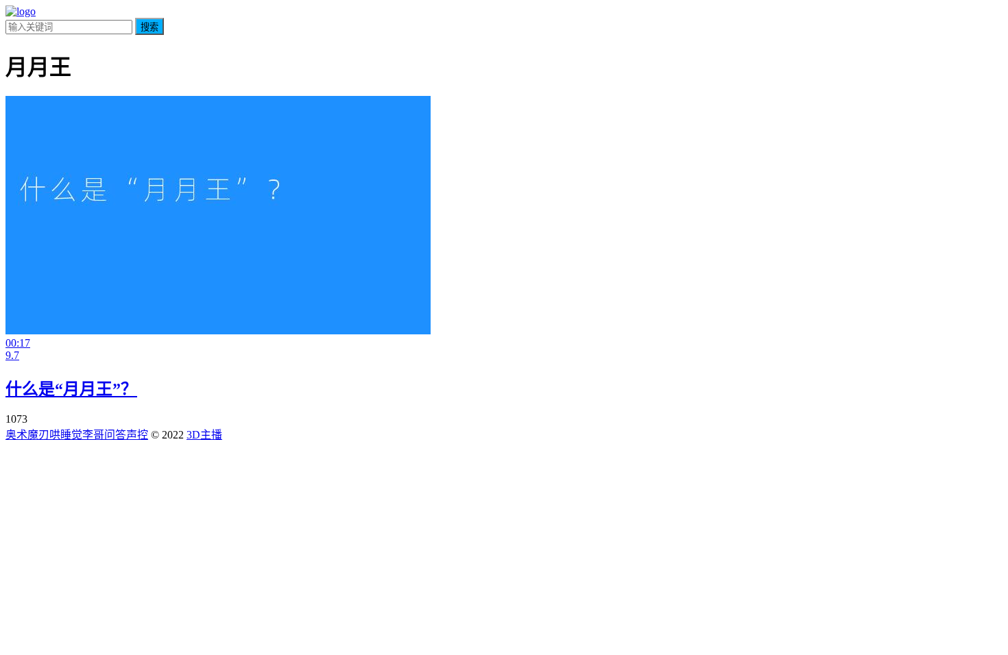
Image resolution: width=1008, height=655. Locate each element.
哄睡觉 (65, 435)
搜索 (149, 27)
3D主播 (204, 435)
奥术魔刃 (27, 435)
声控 (137, 435)
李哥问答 (104, 435)
